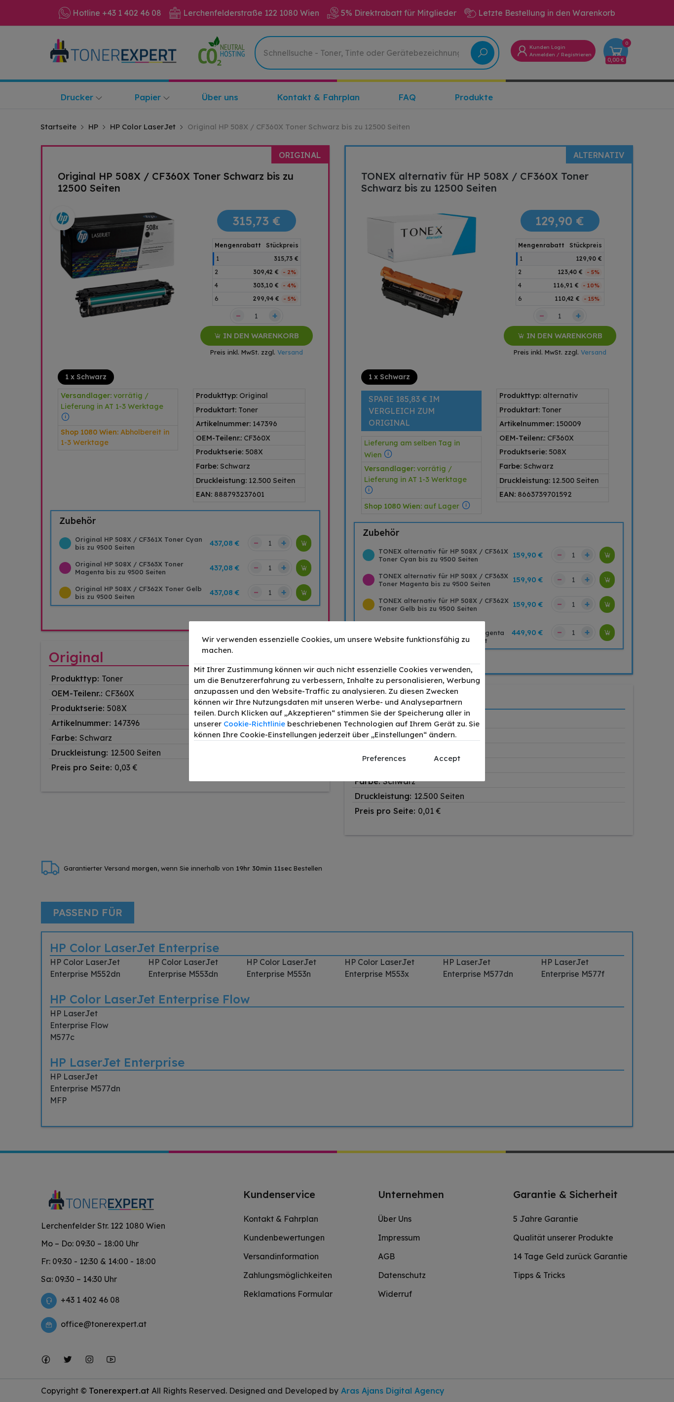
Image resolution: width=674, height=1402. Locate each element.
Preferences (384, 758)
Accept (447, 758)
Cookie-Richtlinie (254, 723)
